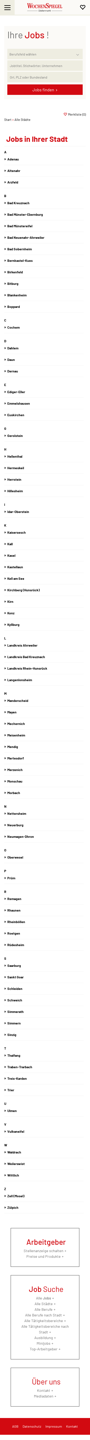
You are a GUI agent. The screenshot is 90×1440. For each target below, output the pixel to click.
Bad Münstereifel (19, 226)
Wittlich (13, 1175)
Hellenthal (14, 456)
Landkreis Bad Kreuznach (26, 657)
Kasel (11, 555)
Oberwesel (15, 857)
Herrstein (14, 479)
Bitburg (12, 283)
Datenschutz (32, 1426)
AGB (15, 1426)
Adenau (13, 159)
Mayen (12, 712)
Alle (43, 1298)
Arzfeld (12, 182)
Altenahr (13, 171)
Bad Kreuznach (18, 203)
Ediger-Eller (16, 392)
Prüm (11, 878)
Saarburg (14, 965)
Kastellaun (15, 567)
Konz (10, 613)
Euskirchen (15, 415)
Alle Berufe (44, 1309)
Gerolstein (15, 436)
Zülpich (12, 1207)
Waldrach (14, 1152)
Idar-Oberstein (18, 512)
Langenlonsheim (19, 680)
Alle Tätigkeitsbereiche (43, 1320)
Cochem (13, 327)
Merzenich (15, 770)
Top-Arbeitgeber (44, 1349)
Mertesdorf (15, 758)
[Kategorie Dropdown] (78, 53)
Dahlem (12, 348)
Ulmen (12, 1111)
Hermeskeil (15, 468)
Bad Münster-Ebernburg (25, 214)
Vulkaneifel (15, 1131)
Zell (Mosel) (15, 1196)
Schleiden (14, 989)
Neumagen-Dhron (20, 836)
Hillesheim (15, 491)
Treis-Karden (17, 1078)
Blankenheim (17, 295)
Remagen (14, 899)
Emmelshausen (18, 403)
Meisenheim (16, 735)
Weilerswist (16, 1164)
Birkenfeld (15, 272)
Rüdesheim (15, 945)
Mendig (12, 747)
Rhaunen (14, 910)
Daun (11, 360)
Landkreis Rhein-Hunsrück (27, 668)
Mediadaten (43, 1396)
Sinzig (11, 1035)
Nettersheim (16, 813)
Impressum (53, 1426)
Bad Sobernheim (19, 249)
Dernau (12, 371)
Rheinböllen (16, 922)
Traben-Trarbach (19, 1067)
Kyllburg (13, 624)
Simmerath (15, 1012)
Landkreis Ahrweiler (22, 645)
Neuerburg (15, 825)
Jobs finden (43, 89)
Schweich (14, 1000)
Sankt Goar (15, 977)
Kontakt (43, 1390)
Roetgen (13, 933)
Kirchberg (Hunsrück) (23, 590)
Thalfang (13, 1055)
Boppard (13, 307)
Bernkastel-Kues (20, 260)
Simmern (14, 1023)
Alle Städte (44, 1303)
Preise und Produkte (43, 1256)
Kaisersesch (16, 532)
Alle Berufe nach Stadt (43, 1315)
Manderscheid (17, 701)
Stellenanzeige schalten (43, 1250)
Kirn (10, 601)
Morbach (13, 793)
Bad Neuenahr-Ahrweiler (25, 237)
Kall (10, 544)
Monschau (14, 781)
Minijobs (43, 1343)
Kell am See (15, 578)
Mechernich (16, 724)
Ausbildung (43, 1337)
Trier (10, 1090)
